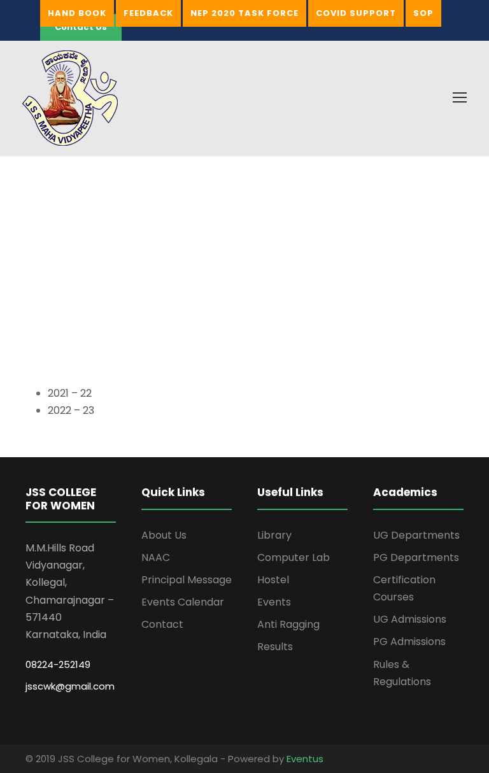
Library (274, 535)
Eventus (305, 758)
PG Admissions (409, 641)
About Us (164, 535)
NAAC (155, 557)
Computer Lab (293, 557)
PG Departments (416, 557)
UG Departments (416, 535)
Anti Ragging (288, 624)
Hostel (273, 579)
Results (275, 646)
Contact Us (81, 27)
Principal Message (186, 579)
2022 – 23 (71, 410)
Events (274, 602)
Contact (162, 624)
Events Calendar (182, 602)
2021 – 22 (70, 393)
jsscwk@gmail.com (70, 686)
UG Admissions (409, 619)
